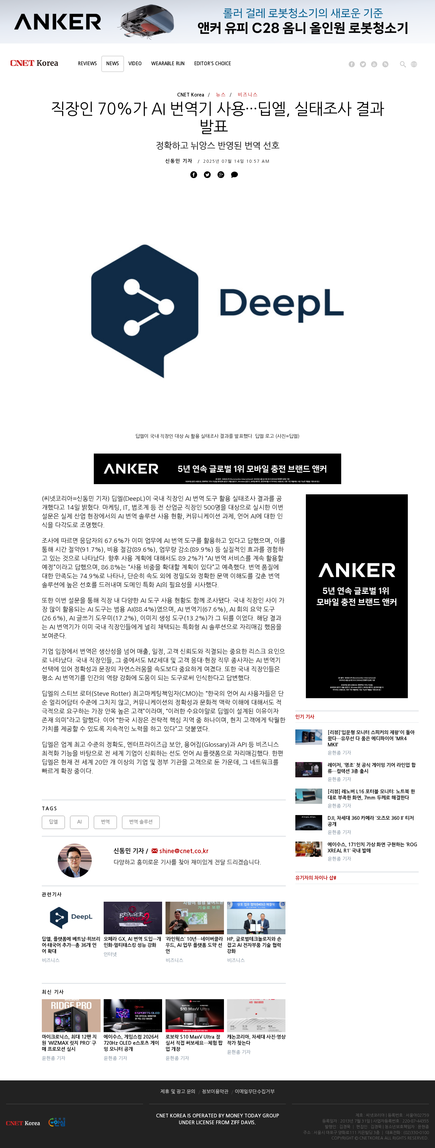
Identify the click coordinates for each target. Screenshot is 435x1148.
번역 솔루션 (141, 821)
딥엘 (53, 821)
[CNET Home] (37, 64)
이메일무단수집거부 (255, 1091)
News (112, 63)
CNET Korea (190, 94)
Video (135, 63)
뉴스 (221, 94)
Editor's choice (212, 63)
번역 (105, 821)
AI (79, 821)
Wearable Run (168, 63)
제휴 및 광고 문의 (177, 1091)
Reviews (87, 63)
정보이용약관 (215, 1091)
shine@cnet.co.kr (183, 851)
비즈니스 (248, 94)
